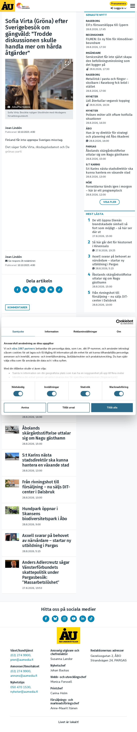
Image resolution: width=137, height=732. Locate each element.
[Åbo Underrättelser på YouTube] (73, 618)
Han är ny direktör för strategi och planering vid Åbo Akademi (107, 137)
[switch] (51, 393)
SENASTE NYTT (96, 15)
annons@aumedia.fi (23, 676)
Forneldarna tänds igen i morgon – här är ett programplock (109, 190)
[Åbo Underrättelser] (68, 635)
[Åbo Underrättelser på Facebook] (46, 618)
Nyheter (92, 96)
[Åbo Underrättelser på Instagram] (64, 618)
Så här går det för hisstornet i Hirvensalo (112, 246)
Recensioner (94, 35)
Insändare (93, 53)
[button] (118, 8)
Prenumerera (118, 3)
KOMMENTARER (17, 307)
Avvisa (25, 407)
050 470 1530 (20, 687)
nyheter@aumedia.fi (24, 692)
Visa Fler (109, 202)
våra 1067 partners (23, 348)
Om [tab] (119, 331)
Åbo (89, 128)
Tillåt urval (68, 407)
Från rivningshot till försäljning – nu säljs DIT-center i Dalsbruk (110, 298)
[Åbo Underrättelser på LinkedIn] (82, 618)
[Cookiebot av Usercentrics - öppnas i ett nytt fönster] (118, 321)
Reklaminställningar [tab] (85, 331)
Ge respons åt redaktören (21, 260)
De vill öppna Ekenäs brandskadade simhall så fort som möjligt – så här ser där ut (112, 228)
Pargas (91, 146)
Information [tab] (51, 331)
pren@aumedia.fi (21, 660)
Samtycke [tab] (18, 331)
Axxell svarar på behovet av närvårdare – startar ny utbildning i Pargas (111, 262)
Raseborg (93, 21)
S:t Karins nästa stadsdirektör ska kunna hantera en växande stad (109, 173)
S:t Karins (93, 164)
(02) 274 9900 (20, 655)
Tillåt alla (112, 407)
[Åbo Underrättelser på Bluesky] (55, 618)
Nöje (89, 182)
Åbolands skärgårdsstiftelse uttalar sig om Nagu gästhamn (107, 155)
